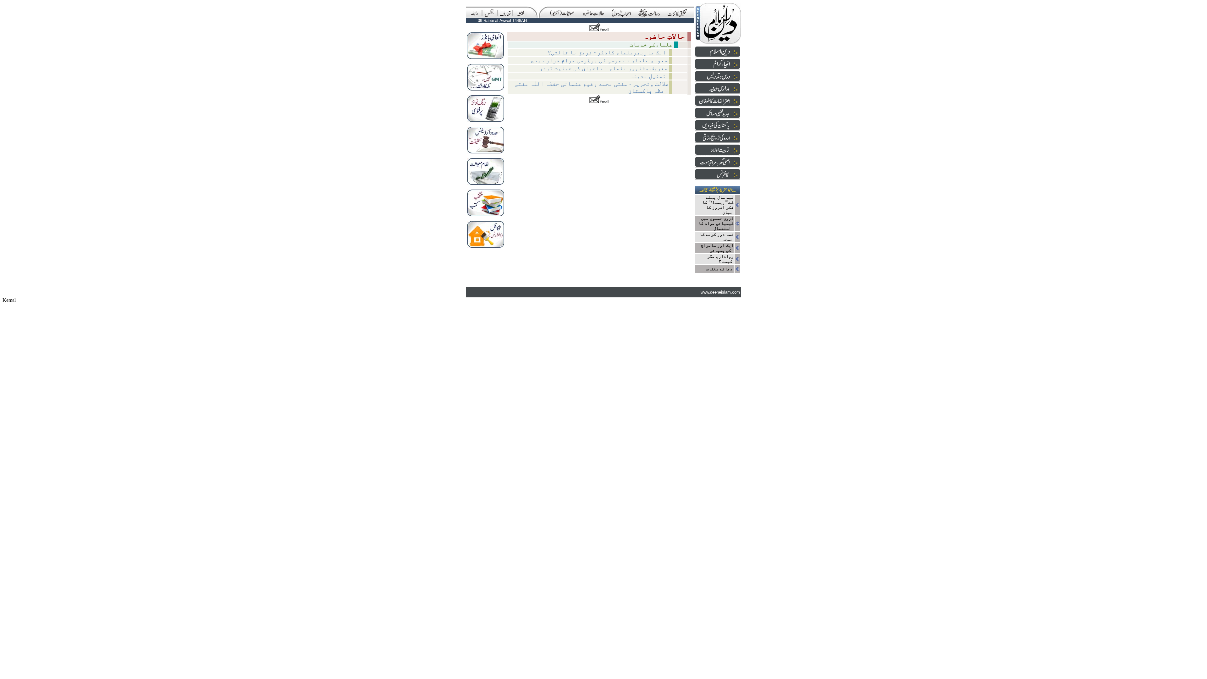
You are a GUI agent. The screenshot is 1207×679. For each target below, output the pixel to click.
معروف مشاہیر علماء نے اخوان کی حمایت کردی (603, 68)
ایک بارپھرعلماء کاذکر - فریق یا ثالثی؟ (608, 52)
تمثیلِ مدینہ (649, 76)
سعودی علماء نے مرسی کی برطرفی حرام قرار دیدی (599, 60)
